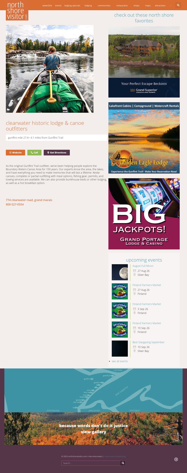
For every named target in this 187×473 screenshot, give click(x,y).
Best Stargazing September (149, 342)
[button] (178, 5)
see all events (120, 361)
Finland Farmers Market (147, 285)
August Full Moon (143, 266)
